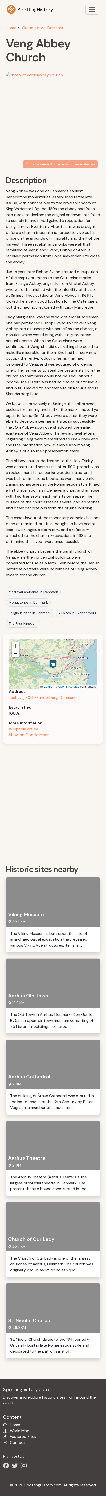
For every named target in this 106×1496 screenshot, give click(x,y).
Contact (17, 1442)
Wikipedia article (23, 729)
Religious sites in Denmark (30, 613)
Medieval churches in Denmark (33, 592)
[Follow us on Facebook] (7, 1466)
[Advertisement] (53, 803)
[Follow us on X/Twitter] (16, 1466)
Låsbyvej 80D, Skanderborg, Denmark (42, 697)
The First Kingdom (23, 623)
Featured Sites (23, 1436)
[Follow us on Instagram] (25, 1466)
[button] (53, 664)
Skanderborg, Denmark (42, 27)
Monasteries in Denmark (28, 602)
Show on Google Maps (29, 734)
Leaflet (48, 686)
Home (11, 27)
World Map (19, 1430)
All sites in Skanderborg (77, 613)
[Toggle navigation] (92, 10)
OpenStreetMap (68, 686)
